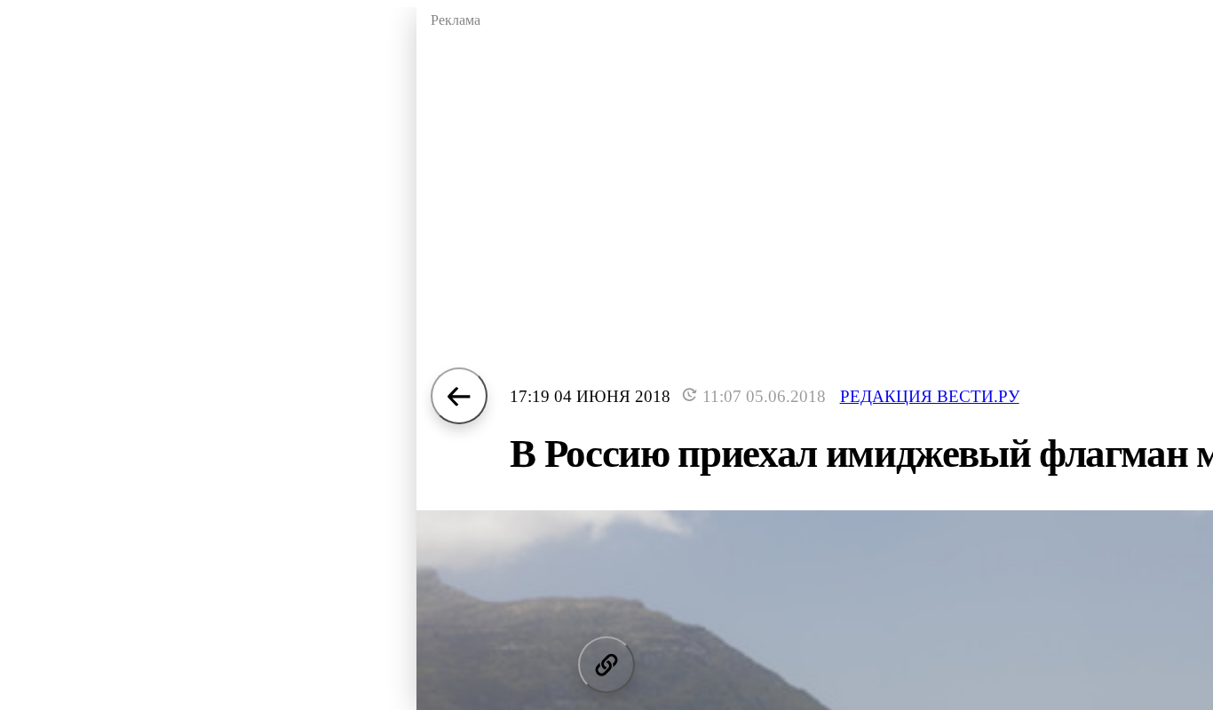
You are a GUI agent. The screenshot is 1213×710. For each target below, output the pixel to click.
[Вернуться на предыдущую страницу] (459, 395)
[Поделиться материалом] (606, 664)
